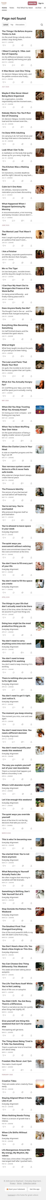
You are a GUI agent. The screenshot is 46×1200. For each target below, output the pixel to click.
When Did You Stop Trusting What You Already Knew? (16, 408)
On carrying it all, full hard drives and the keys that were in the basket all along (17, 137)
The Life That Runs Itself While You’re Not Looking (17, 985)
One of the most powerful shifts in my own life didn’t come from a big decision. (17, 933)
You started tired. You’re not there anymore (15, 855)
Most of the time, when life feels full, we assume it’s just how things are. (16, 610)
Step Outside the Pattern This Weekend (16, 910)
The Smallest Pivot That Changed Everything (13, 927)
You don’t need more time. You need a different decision (17, 731)
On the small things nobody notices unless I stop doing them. (16, 38)
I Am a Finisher (9, 251)
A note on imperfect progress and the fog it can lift (17, 453)
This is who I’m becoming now (16, 839)
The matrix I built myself (12, 1064)
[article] (23, 38)
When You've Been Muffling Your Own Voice (15, 428)
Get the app (34, 1189)
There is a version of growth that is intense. (16, 1119)
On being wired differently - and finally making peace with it (15, 295)
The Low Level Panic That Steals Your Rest (14, 363)
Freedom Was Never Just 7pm (17, 1061)
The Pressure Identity (12, 489)
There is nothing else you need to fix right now (17, 679)
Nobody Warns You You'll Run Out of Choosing (16, 114)
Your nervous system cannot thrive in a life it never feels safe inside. (16, 469)
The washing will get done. (13, 1029)
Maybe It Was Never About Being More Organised (15, 94)
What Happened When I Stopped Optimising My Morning (13, 207)
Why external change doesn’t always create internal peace (16, 476)
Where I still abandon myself (16, 785)
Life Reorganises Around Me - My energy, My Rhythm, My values (16, 1153)
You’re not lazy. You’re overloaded (12, 507)
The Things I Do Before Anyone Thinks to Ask (17, 32)
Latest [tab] (5, 25)
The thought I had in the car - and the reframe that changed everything (17, 312)
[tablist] (14, 24)
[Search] (41, 24)
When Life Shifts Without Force (14, 1133)
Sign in (41, 3)
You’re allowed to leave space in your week (16, 527)
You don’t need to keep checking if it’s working (13, 659)
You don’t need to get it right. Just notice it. (16, 697)
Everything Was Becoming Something (15, 326)
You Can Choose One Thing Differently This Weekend (15, 965)
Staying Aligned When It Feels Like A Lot (17, 1099)
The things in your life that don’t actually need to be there (17, 604)
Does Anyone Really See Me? (16, 308)
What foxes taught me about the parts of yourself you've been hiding (17, 349)
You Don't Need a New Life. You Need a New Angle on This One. (17, 947)
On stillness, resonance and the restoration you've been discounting (16, 191)
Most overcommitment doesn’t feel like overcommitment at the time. (16, 550)
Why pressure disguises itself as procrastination (15, 513)
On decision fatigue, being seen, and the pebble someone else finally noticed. (16, 75)
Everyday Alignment (10, 532)
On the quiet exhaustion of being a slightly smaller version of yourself (16, 433)
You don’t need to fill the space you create (17, 582)
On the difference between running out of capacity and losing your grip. (16, 58)
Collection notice (29, 1183)
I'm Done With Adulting (13, 133)
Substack (11, 1195)
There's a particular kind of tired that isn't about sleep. (16, 1048)
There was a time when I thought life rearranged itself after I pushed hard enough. (17, 1159)
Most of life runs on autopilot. (14, 989)
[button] (4, 7)
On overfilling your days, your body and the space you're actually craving (17, 389)
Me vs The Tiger (10, 268)
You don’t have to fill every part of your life (17, 564)
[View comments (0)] (13, 45)
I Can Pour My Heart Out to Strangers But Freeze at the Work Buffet (15, 288)
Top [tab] (11, 25)
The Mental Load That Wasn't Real (16, 233)
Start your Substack (17, 1189)
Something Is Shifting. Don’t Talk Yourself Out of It (16, 892)
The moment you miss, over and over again (17, 717)
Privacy (12, 1183)
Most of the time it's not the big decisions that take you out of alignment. (14, 821)
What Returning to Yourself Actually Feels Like (15, 873)
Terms (19, 1183)
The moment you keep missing (17, 713)
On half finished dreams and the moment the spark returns (15, 332)
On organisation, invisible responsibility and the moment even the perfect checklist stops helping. (16, 100)
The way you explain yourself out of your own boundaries (16, 766)
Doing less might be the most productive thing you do (16, 624)
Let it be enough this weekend (17, 800)
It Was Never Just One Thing (16, 71)
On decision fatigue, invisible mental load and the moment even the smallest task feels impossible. (16, 120)
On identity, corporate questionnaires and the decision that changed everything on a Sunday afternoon (17, 255)
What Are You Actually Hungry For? (17, 383)
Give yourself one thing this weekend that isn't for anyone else (16, 1024)
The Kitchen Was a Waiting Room (15, 168)
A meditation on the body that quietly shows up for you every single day (17, 154)
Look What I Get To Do (12, 150)
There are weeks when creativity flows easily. (17, 1085)
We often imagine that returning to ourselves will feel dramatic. (16, 878)
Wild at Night (8, 345)
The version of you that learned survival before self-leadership (14, 493)
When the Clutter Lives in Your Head (17, 448)
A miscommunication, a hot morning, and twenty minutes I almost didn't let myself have (17, 213)
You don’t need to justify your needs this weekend (16, 749)
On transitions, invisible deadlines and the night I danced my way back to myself (16, 174)
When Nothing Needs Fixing (16, 1115)
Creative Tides (9, 1081)
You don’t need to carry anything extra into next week (16, 642)
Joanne (10, 42)
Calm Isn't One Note (12, 187)
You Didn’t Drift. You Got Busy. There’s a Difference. (16, 1002)
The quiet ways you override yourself (16, 815)
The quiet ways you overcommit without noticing (16, 544)
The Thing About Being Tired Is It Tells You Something (17, 1042)
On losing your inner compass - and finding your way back (16, 414)
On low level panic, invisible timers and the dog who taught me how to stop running (16, 272)
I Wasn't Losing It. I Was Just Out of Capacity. (16, 52)
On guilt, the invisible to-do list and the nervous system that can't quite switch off (16, 369)
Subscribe (32, 3)
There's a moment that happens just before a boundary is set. (16, 772)
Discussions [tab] (20, 25)
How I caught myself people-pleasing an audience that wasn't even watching (17, 238)
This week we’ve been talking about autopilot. (16, 970)
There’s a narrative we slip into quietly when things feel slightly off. (17, 1008)
